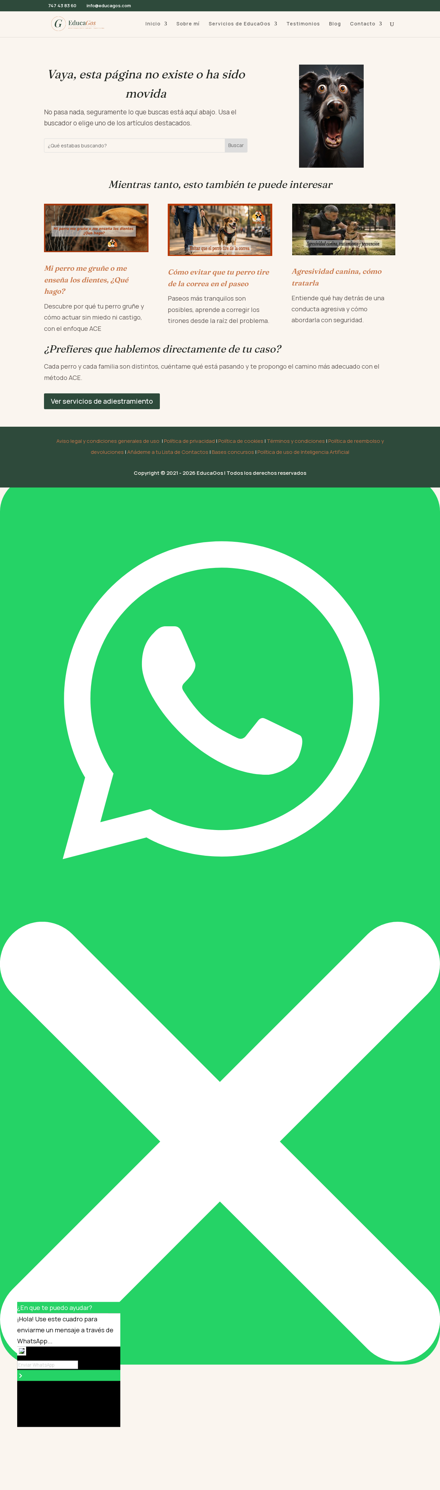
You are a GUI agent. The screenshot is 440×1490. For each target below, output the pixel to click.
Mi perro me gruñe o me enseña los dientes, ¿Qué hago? (86, 279)
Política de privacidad (189, 441)
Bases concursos (233, 452)
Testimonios (303, 24)
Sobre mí (188, 24)
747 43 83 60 (62, 5)
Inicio (153, 24)
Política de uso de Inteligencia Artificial (303, 452)
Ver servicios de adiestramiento (102, 401)
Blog (335, 24)
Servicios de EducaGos (240, 24)
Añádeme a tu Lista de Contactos (167, 452)
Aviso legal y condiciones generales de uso (108, 441)
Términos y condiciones (296, 441)
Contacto (362, 24)
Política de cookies (240, 441)
